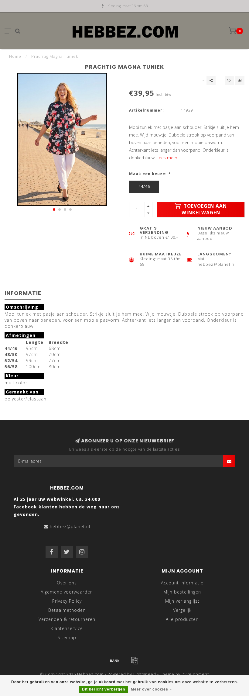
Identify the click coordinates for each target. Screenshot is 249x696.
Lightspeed (144, 674)
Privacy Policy (67, 601)
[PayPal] (134, 660)
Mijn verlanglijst (182, 601)
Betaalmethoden (67, 610)
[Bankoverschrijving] (114, 660)
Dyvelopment (195, 674)
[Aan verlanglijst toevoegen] (229, 80)
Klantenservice (67, 628)
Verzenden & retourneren (67, 619)
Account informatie (182, 583)
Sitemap (67, 637)
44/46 (144, 186)
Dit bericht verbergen (103, 689)
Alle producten (182, 619)
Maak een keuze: (149, 173)
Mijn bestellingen (182, 592)
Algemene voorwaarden (67, 592)
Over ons (67, 583)
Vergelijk (182, 610)
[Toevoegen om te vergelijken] (239, 80)
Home (15, 56)
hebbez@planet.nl (70, 526)
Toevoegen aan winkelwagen (204, 209)
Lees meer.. (168, 158)
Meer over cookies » (151, 689)
